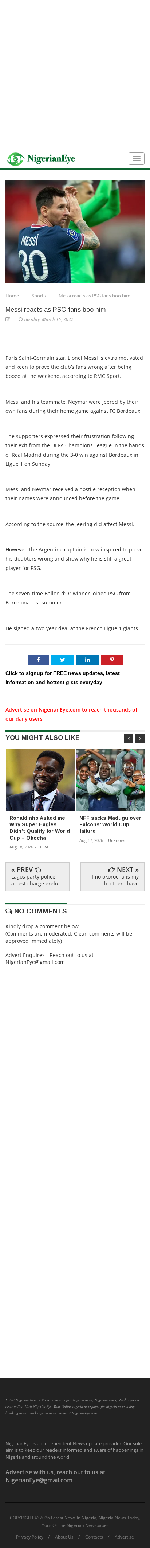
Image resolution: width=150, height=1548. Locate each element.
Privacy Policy (29, 1537)
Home (12, 295)
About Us (64, 1537)
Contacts (94, 1537)
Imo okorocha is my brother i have (115, 880)
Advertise (124, 1537)
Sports (39, 295)
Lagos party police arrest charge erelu (34, 880)
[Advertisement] (75, 75)
